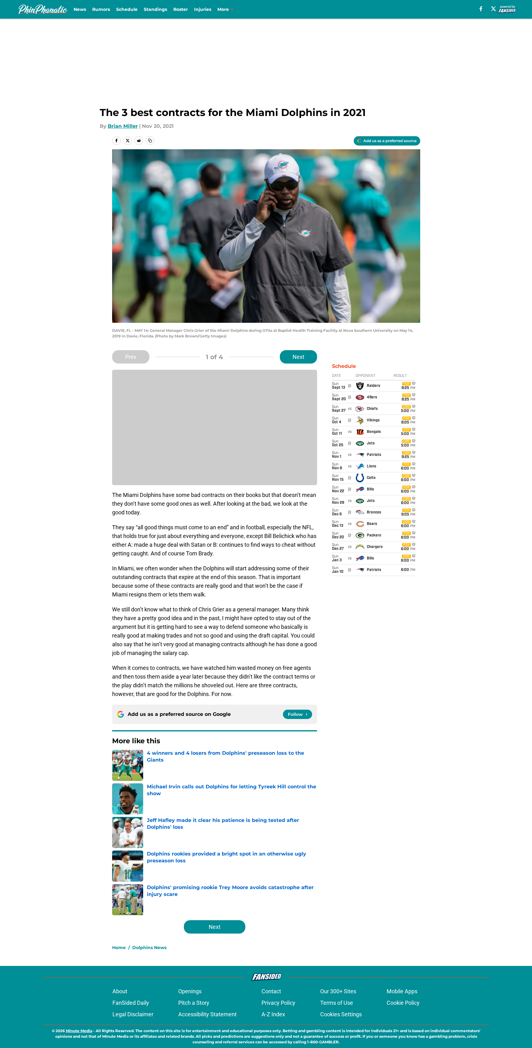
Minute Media (79, 1030)
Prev (130, 357)
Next (298, 357)
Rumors (101, 9)
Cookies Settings (341, 1014)
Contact (271, 991)
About (119, 991)
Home (119, 947)
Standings (155, 9)
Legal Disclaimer (132, 1014)
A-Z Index (273, 1014)
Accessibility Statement (207, 1014)
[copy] (150, 140)
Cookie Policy (403, 1002)
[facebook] (481, 8)
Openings (190, 991)
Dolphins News (149, 947)
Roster (180, 9)
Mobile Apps (402, 991)
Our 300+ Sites (338, 991)
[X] (493, 8)
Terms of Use (336, 1002)
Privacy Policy (278, 1002)
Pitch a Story (193, 1002)
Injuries (202, 9)
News (80, 9)
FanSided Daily (130, 1002)
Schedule (127, 9)
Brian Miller (123, 126)
